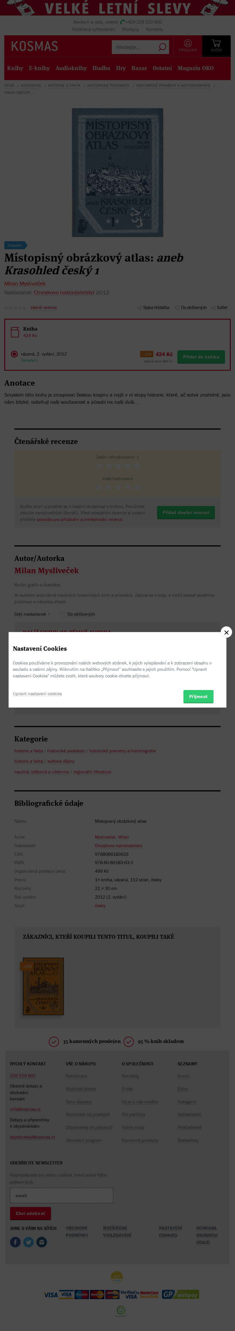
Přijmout (198, 696)
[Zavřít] (226, 632)
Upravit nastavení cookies (37, 693)
